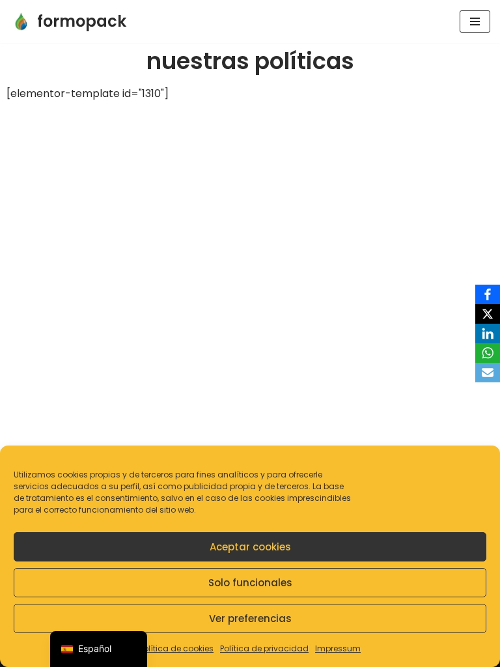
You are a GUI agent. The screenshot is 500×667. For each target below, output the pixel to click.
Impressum (338, 648)
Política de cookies (176, 648)
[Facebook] (487, 294)
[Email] (487, 372)
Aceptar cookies (250, 547)
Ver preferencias (250, 618)
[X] (487, 314)
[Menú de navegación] (475, 21)
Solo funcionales (250, 582)
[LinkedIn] (487, 333)
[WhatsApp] (487, 353)
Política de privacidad (264, 648)
